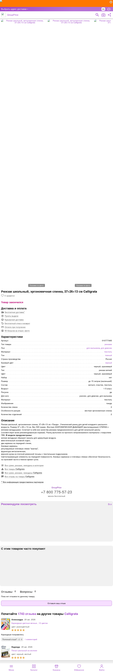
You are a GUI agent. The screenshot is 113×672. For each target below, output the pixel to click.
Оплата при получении (15, 327)
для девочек (106, 348)
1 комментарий (31, 639)
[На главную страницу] (3, 15)
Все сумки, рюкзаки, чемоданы (23, 472)
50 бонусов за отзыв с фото (17, 330)
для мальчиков (93, 348)
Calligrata (71, 613)
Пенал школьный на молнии (24, 650)
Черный (108, 362)
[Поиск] (97, 15)
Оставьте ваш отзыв (56, 603)
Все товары (15, 469)
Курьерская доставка (14, 319)
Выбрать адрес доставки (13, 9)
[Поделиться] (109, 15)
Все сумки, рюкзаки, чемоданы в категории (24, 465)
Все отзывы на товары (19, 476)
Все (110, 504)
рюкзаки (108, 344)
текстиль (108, 351)
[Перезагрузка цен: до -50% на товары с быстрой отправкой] (56, 3)
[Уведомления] (109, 9)
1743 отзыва (27, 613)
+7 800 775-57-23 (56, 492)
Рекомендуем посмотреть (19, 504)
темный (108, 355)
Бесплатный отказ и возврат (17, 323)
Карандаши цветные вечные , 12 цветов (29, 623)
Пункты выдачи (11, 315)
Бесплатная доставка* (15, 312)
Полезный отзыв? (12, 639)
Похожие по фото (37, 285)
